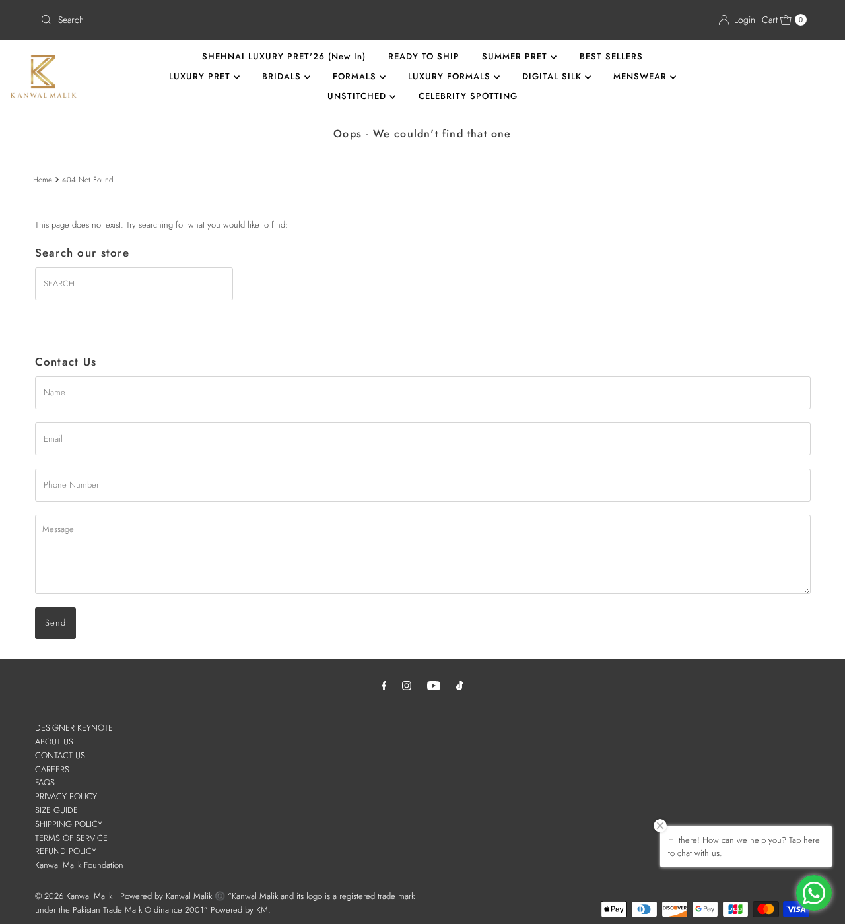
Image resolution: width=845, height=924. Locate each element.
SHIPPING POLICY (68, 824)
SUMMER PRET (516, 56)
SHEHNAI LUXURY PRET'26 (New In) (284, 56)
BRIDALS (283, 76)
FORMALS (356, 76)
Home (42, 179)
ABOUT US (54, 741)
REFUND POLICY (65, 851)
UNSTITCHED (358, 96)
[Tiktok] (459, 685)
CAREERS (52, 769)
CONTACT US (60, 755)
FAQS (45, 782)
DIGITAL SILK (553, 76)
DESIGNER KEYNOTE (74, 727)
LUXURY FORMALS (451, 76)
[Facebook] (384, 685)
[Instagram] (406, 685)
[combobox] (226, 20)
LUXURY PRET (201, 76)
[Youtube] (433, 685)
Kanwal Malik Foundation (79, 865)
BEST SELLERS (611, 56)
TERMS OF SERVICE (71, 838)
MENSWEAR (641, 76)
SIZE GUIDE (56, 810)
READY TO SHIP (423, 56)
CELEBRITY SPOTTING (468, 96)
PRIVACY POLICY (66, 796)
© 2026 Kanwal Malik (73, 896)
